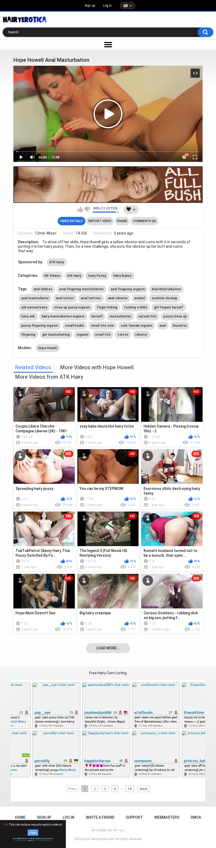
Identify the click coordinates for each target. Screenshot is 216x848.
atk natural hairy (34, 307)
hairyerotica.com (103, 839)
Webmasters (166, 817)
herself (97, 316)
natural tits (147, 316)
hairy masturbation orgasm (63, 316)
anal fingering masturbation (81, 289)
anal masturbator (35, 298)
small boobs (74, 325)
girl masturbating (56, 334)
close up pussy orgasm (72, 307)
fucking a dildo (135, 307)
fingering (28, 334)
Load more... (108, 648)
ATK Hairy (56, 262)
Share (122, 221)
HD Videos (52, 276)
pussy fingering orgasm (39, 325)
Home (20, 817)
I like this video (80, 209)
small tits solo (102, 325)
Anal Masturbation (166, 289)
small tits (103, 334)
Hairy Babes (122, 276)
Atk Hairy (74, 276)
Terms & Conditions (21, 840)
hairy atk (28, 316)
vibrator (141, 334)
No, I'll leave (47, 840)
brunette (180, 325)
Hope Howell (47, 348)
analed (139, 298)
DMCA (196, 817)
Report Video (100, 221)
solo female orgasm (136, 325)
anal (162, 325)
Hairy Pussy (97, 276)
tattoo (122, 334)
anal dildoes (43, 289)
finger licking (107, 307)
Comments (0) (144, 221)
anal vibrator (118, 298)
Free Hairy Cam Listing (108, 673)
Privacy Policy (37, 840)
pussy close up (175, 316)
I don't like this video (87, 209)
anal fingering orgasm (128, 289)
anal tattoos (91, 298)
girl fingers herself (168, 307)
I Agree (33, 832)
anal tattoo (65, 298)
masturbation (120, 316)
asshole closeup (165, 298)
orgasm (83, 334)
